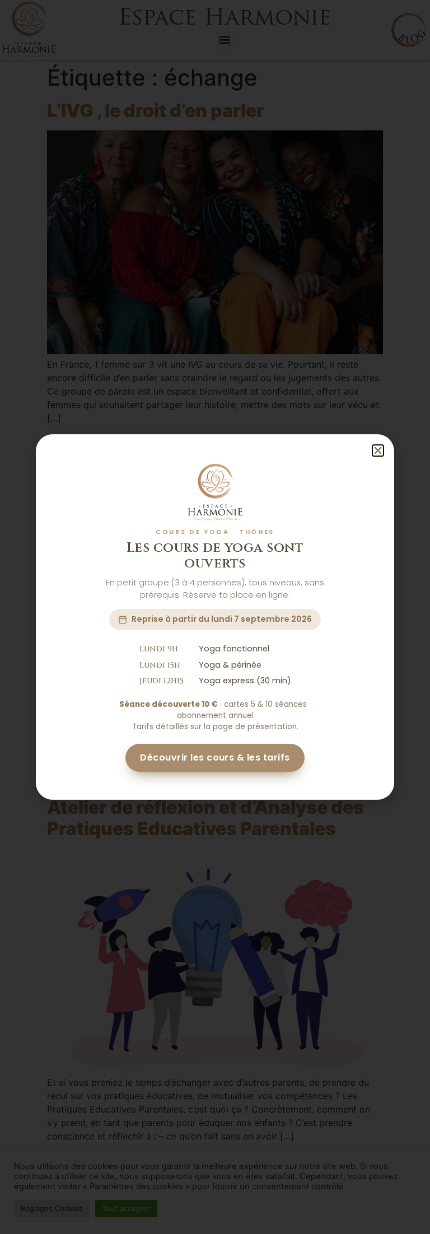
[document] (215, 617)
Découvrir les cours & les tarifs (214, 757)
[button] (378, 450)
